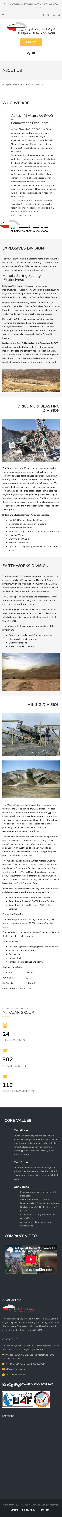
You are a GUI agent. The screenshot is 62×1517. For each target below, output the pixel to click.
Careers (14, 1509)
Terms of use (46, 1509)
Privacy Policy (28, 1509)
